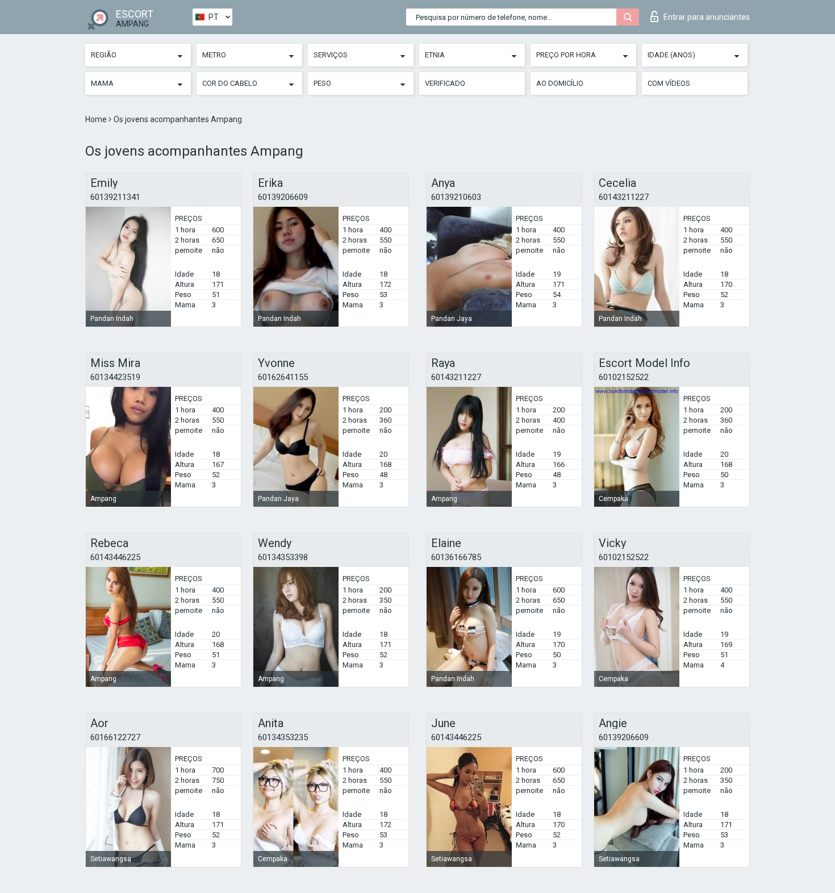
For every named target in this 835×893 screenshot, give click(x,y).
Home (96, 119)
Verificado (445, 83)
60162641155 (283, 377)
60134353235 (283, 737)
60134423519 (115, 377)
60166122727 (115, 737)
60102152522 (624, 377)
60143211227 (624, 197)
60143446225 (115, 557)
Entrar (706, 17)
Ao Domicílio (559, 83)
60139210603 (456, 197)
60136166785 (456, 557)
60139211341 (115, 197)
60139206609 (283, 197)
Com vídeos (669, 83)
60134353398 (283, 557)
